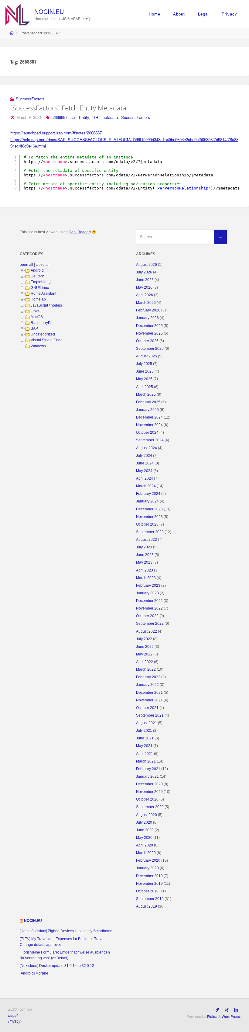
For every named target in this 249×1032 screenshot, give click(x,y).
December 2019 (149, 876)
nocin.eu (49, 11)
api (73, 117)
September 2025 (150, 348)
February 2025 (148, 402)
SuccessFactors (30, 99)
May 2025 (144, 379)
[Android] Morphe (34, 973)
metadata (109, 117)
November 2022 (149, 608)
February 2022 (148, 677)
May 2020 (144, 838)
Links (35, 311)
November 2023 (149, 517)
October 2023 (147, 524)
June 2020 (145, 830)
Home (154, 14)
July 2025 (144, 364)
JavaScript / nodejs (46, 305)
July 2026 (144, 272)
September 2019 (150, 899)
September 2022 (150, 623)
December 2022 (149, 601)
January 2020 (147, 868)
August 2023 (146, 539)
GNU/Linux (40, 288)
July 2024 (144, 455)
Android (37, 270)
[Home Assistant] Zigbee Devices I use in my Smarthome (66, 931)
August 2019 (146, 906)
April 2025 (144, 387)
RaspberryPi (41, 323)
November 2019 (149, 883)
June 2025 (145, 371)
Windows (38, 346)
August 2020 (146, 815)
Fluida (211, 1016)
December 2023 (149, 509)
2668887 (60, 117)
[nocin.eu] (17, 14)
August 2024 (146, 448)
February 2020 (148, 860)
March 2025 (146, 394)
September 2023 (150, 532)
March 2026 (146, 303)
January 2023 (147, 593)
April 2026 (144, 295)
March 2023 (146, 578)
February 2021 (148, 769)
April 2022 (144, 662)
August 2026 (146, 264)
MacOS (37, 317)
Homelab (38, 299)
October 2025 (147, 341)
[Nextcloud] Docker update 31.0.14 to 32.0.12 (57, 966)
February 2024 (148, 494)
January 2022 (147, 685)
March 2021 (146, 761)
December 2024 (149, 417)
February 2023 (148, 585)
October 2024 (147, 432)
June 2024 (145, 463)
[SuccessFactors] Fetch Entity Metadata (68, 107)
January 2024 (147, 501)
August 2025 (146, 356)
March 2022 (146, 669)
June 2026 (145, 280)
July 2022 (144, 639)
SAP (34, 328)
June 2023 (145, 555)
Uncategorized (43, 334)
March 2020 (146, 853)
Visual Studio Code (47, 340)
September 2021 (150, 715)
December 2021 (149, 692)
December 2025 (149, 326)
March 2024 (146, 486)
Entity (84, 117)
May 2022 (144, 654)
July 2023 (144, 547)
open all (26, 264)
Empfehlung (41, 282)
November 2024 (149, 425)
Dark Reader (79, 232)
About (179, 14)
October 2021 (147, 708)
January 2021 (147, 776)
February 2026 (148, 310)
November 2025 (149, 333)
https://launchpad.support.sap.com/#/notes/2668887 (56, 133)
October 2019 (147, 891)
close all (42, 264)
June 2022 (145, 647)
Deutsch (37, 276)
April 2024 (144, 478)
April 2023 (144, 570)
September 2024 (150, 440)
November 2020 (149, 792)
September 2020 (150, 807)
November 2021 (149, 700)
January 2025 (147, 410)
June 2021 (145, 738)
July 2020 (144, 822)
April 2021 (144, 754)
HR (95, 117)
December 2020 (149, 784)
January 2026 (147, 318)
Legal (203, 14)
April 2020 (144, 845)
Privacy (229, 14)
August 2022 (146, 631)
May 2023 (144, 562)
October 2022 (147, 616)
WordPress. (231, 1016)
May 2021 (144, 746)
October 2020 (147, 799)
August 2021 (146, 723)
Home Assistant (43, 293)
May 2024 (144, 471)
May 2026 (144, 287)
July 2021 (144, 730)
